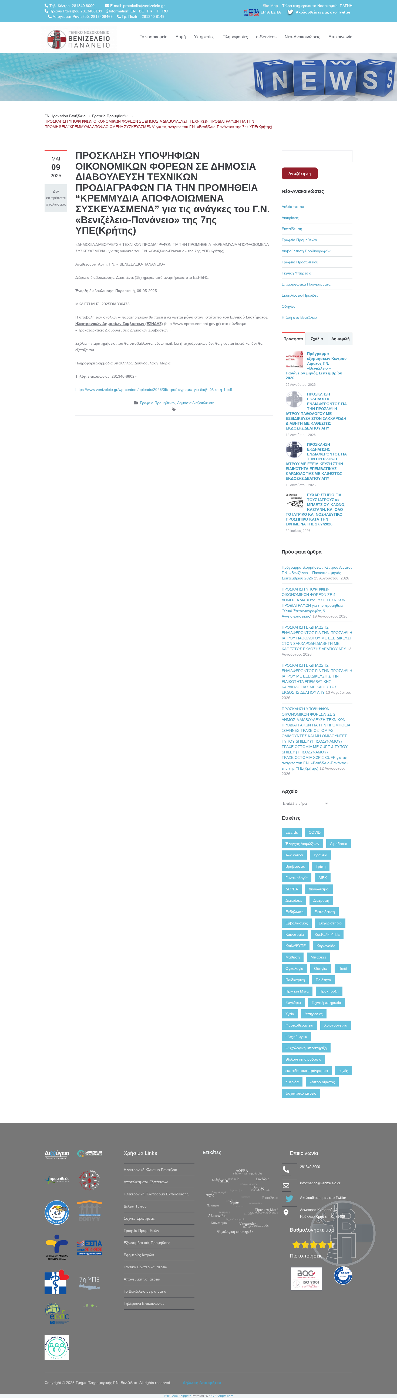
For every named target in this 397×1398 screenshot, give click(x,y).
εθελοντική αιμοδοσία (303, 1059)
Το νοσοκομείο (153, 37)
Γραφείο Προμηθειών (109, 116)
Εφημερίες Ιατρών (139, 1255)
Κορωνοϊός (326, 946)
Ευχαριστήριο (330, 923)
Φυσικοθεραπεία (299, 1025)
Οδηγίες (288, 306)
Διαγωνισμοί (319, 889)
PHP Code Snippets (177, 1396)
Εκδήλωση (294, 912)
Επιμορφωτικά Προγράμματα (306, 284)
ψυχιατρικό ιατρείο (300, 1093)
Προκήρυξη (329, 991)
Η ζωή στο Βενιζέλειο (299, 317)
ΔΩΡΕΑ (291, 889)
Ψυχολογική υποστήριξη (306, 1048)
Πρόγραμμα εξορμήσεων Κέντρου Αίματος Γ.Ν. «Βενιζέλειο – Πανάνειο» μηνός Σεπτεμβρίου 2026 (317, 572)
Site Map (270, 6)
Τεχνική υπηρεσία (326, 1002)
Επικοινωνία (340, 37)
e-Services (266, 37)
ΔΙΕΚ (322, 878)
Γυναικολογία (296, 878)
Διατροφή (321, 900)
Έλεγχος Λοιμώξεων (302, 844)
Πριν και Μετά (297, 991)
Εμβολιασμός (296, 923)
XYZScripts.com (222, 1396)
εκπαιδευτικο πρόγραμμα (306, 1070)
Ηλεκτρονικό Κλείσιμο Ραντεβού (150, 1170)
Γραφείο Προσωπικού (300, 262)
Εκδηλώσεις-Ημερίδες (300, 295)
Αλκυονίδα (294, 855)
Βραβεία (320, 855)
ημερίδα (292, 1082)
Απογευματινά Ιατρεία (142, 1279)
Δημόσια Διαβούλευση (195, 403)
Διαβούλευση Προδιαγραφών (306, 251)
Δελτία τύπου (293, 206)
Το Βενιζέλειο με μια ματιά (145, 1291)
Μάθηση (292, 957)
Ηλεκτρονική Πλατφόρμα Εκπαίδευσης (156, 1194)
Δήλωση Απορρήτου (202, 1382)
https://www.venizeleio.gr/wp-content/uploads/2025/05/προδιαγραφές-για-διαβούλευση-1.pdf (153, 389)
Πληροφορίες (235, 37)
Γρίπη (321, 866)
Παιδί (342, 968)
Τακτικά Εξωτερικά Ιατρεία (145, 1267)
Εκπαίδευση (292, 229)
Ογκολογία (294, 968)
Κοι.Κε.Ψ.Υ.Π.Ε (327, 934)
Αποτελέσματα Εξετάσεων (146, 1182)
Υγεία (289, 1014)
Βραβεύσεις (295, 866)
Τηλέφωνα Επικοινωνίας (144, 1303)
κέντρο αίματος (322, 1082)
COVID (315, 832)
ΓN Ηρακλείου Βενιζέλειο (65, 116)
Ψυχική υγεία (296, 1036)
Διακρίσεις (290, 218)
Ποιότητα (323, 980)
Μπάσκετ (318, 957)
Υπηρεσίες (204, 37)
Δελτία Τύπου (135, 1206)
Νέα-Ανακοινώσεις (302, 37)
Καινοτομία (294, 934)
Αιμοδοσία (338, 844)
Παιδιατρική (295, 980)
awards (291, 832)
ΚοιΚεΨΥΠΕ (295, 946)
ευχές (343, 1070)
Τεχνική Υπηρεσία (296, 273)
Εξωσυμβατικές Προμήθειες (147, 1243)
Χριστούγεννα (335, 1025)
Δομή (181, 37)
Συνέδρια (293, 1002)
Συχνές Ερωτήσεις (139, 1218)
